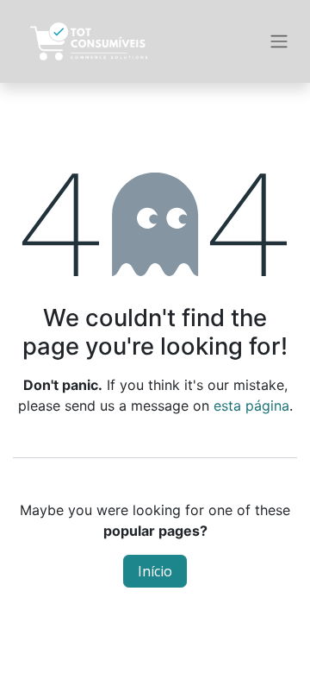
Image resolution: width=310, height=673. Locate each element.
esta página (251, 405)
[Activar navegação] (279, 41)
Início (155, 571)
